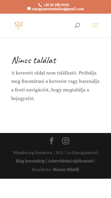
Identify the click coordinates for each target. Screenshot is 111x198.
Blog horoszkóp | (32, 161)
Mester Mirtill (66, 170)
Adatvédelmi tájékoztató (71, 161)
